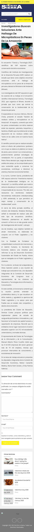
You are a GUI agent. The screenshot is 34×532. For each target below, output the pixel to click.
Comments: (6, 393)
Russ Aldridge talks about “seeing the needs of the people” (22, 461)
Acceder (4, 19)
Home (3, 23)
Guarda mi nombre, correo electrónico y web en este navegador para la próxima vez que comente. (16, 437)
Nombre (4, 416)
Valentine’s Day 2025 (21, 490)
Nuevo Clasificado (25, 20)
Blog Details (12, 23)
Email (3, 424)
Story (16, 466)
